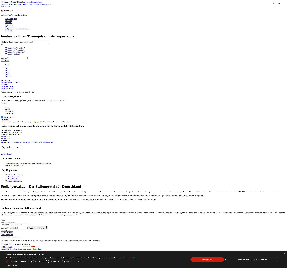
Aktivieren (5, 119)
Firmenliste (5, 249)
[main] (143, 138)
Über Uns (13, 249)
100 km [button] (8, 74)
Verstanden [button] (207, 259)
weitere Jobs (5, 136)
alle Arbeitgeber (6, 154)
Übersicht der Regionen (13, 181)
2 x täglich (9, 111)
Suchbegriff (24, 42)
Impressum (9, 25)
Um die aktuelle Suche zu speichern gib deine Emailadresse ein (23, 101)
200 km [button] (8, 76)
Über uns (8, 21)
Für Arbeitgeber (11, 19)
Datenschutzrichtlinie (18, 122)
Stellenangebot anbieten (9, 142)
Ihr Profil (8, 31)
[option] (145, 48)
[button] (15, 48)
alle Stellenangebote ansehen (28, 142)
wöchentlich (9, 113)
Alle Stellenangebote (46, 142)
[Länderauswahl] (2, 44)
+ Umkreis (5, 60)
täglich (4, 103)
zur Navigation (28, 2)
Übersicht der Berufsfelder (14, 165)
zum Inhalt (37, 2)
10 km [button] (7, 68)
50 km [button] (7, 72)
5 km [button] (7, 66)
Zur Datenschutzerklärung (129, 258)
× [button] (284, 253)
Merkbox (8, 23)
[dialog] (143, 259)
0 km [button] (7, 64)
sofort (7, 107)
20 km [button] (7, 70)
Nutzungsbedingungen (33, 122)
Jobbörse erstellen (7, 247)
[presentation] (17, 4)
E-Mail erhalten (9, 117)
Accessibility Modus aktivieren (12, 2)
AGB (29, 249)
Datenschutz (9, 27)
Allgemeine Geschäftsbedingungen (17, 29)
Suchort (3, 58)
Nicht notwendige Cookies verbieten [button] (252, 259)
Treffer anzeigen (7, 232)
